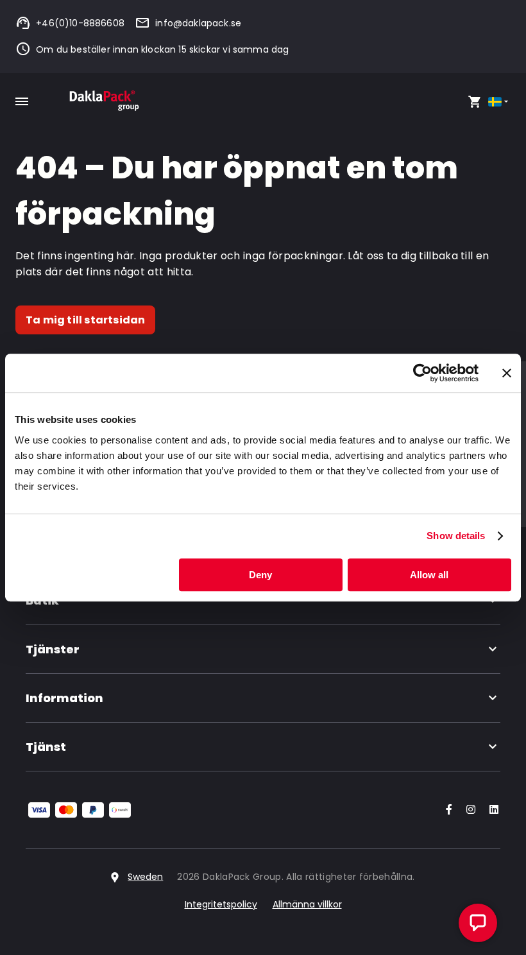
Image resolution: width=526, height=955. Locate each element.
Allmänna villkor (307, 904)
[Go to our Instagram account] (468, 810)
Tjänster (53, 649)
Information (64, 698)
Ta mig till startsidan (85, 320)
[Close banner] (506, 372)
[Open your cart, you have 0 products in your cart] (475, 101)
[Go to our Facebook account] (446, 810)
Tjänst (46, 747)
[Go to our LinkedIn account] (490, 810)
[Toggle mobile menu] (21, 101)
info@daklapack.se (198, 23)
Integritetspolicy (221, 904)
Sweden (145, 876)
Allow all (429, 574)
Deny (260, 574)
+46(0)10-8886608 (80, 23)
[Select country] (499, 102)
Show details (456, 535)
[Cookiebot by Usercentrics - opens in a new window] (422, 373)
